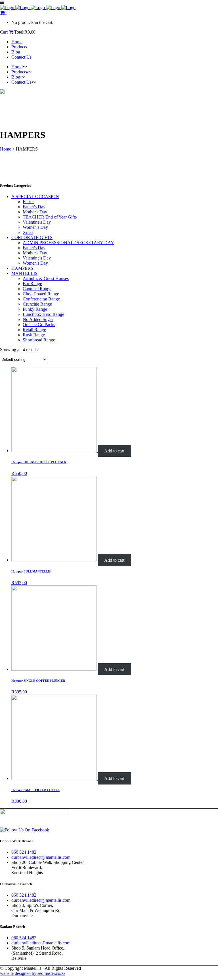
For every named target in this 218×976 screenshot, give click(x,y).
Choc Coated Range (41, 293)
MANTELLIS (24, 273)
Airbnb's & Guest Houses (46, 278)
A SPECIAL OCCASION (35, 196)
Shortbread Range (39, 339)
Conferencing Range (41, 298)
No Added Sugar (38, 319)
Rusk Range (34, 334)
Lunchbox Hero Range (43, 314)
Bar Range (32, 283)
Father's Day (34, 206)
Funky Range (35, 309)
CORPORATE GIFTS (32, 237)
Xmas (28, 232)
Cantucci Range (37, 288)
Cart (4, 32)
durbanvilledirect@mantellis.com (40, 857)
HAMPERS (22, 268)
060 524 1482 (23, 852)
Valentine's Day (37, 222)
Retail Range (34, 329)
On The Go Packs (39, 324)
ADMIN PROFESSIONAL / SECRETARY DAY (68, 242)
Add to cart (114, 450)
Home (5, 149)
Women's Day (35, 227)
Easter (28, 201)
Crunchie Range (37, 304)
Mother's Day (35, 211)
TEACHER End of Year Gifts (50, 217)
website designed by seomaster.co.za (32, 973)
